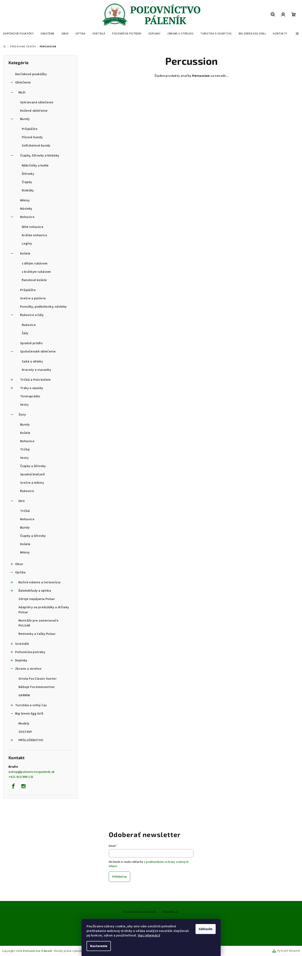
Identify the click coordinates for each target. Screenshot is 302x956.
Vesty (24, 404)
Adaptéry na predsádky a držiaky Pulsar (43, 609)
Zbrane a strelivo (28, 668)
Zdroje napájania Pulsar (36, 599)
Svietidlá (22, 643)
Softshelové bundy (36, 145)
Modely (23, 723)
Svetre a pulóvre (33, 298)
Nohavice (27, 217)
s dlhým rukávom (35, 263)
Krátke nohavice (34, 235)
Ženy (22, 414)
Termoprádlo (30, 396)
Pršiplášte (29, 129)
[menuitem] (18, 33)
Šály (25, 333)
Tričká (25, 449)
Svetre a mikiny (32, 482)
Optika (20, 572)
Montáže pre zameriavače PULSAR (38, 623)
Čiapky (27, 182)
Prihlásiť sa (119, 877)
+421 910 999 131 (21, 777)
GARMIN (24, 695)
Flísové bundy (32, 137)
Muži (22, 92)
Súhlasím (206, 929)
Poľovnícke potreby (30, 652)
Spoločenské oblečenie (38, 351)
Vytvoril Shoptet (288, 951)
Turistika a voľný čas (31, 705)
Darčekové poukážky (31, 74)
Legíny (27, 243)
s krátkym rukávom (36, 271)
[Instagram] (23, 786)
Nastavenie (98, 946)
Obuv (19, 564)
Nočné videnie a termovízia (39, 582)
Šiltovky (28, 173)
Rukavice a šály (32, 315)
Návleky (26, 208)
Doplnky (21, 660)
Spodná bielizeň (32, 474)
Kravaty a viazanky (36, 369)
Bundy (25, 119)
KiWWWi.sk (170, 911)
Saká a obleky (32, 361)
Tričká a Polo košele (35, 379)
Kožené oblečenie (34, 110)
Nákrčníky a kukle (35, 165)
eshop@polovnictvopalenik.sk (32, 772)
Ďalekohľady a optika (34, 590)
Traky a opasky (31, 388)
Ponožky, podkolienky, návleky (43, 306)
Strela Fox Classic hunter (37, 678)
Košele (25, 253)
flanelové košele (34, 280)
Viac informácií (149, 935)
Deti (21, 501)
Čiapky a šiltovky (33, 466)
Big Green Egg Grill (29, 713)
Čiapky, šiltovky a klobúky (39, 155)
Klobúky (28, 190)
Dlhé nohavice (32, 227)
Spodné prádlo (31, 343)
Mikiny (25, 200)
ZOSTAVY (25, 732)
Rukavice (29, 325)
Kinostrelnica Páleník (139, 911)
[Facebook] (13, 786)
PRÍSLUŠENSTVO (30, 740)
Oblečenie (23, 82)
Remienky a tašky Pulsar (37, 634)
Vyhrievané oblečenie (36, 102)
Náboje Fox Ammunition (36, 687)
